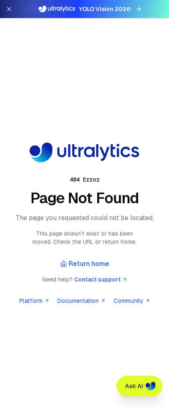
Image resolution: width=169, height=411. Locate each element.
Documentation (78, 300)
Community (129, 300)
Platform (31, 300)
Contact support (97, 279)
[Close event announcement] (9, 9)
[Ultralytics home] (84, 152)
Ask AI (134, 386)
